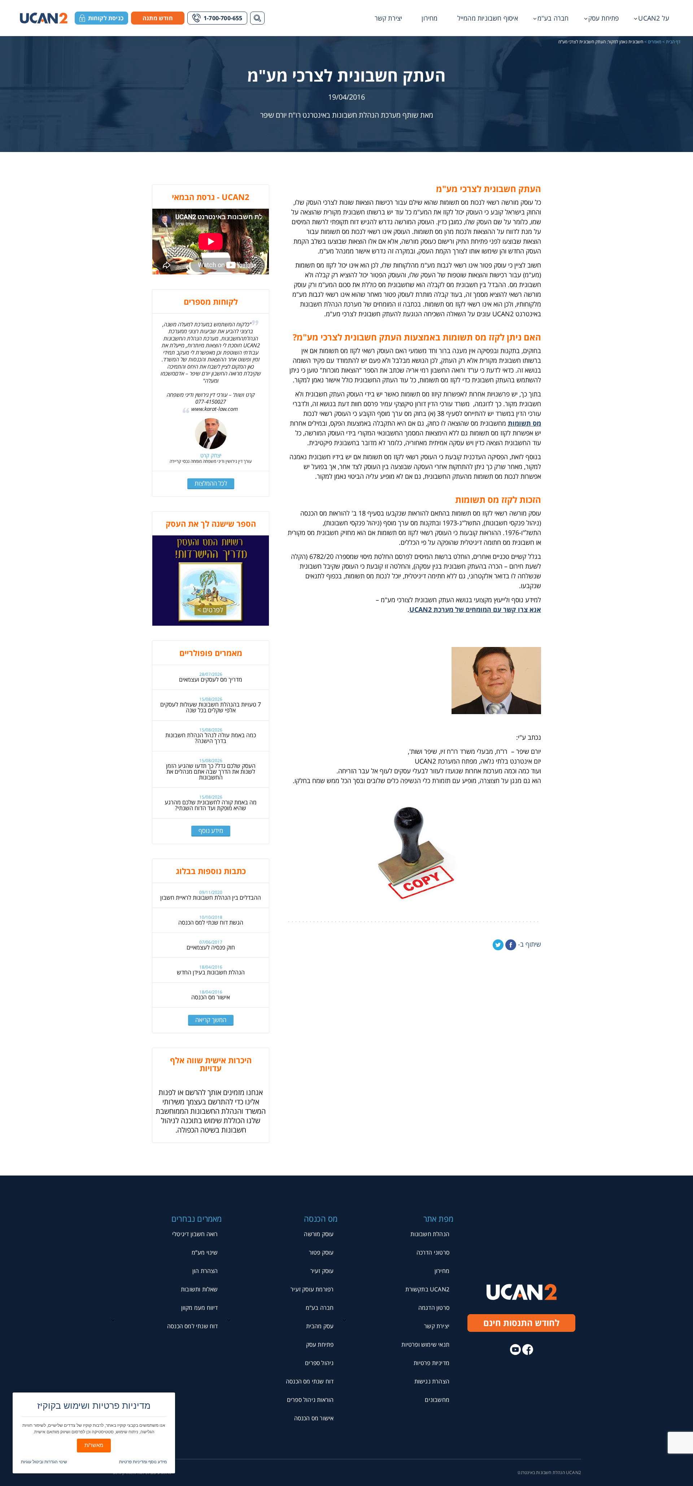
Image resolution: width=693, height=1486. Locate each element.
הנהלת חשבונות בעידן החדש (211, 972)
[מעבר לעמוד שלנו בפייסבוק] (527, 1349)
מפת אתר (438, 1218)
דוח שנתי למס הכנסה (192, 1326)
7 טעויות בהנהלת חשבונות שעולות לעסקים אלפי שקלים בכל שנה (210, 707)
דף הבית (673, 42)
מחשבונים (437, 1400)
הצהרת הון (205, 1271)
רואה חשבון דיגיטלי (195, 1234)
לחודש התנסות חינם (521, 1323)
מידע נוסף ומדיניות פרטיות (143, 1462)
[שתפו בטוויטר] (498, 944)
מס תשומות (524, 423)
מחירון (429, 18)
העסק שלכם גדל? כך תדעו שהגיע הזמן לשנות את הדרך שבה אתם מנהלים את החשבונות (211, 771)
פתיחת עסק (603, 18)
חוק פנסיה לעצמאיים (211, 947)
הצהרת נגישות (431, 1381)
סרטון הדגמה (433, 1308)
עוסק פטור (321, 1252)
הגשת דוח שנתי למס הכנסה (210, 922)
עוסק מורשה (319, 1234)
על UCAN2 (653, 18)
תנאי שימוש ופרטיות (425, 1344)
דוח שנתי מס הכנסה (310, 1381)
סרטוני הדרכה (433, 1252)
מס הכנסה (321, 1218)
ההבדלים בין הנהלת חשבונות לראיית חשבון (210, 897)
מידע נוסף (211, 830)
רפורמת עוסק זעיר (312, 1289)
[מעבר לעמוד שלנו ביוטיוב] (515, 1349)
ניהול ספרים (319, 1363)
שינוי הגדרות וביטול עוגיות (44, 1462)
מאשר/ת (93, 1445)
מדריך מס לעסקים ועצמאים (210, 679)
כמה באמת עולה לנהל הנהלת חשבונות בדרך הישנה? (210, 738)
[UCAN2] (43, 18)
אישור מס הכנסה (210, 997)
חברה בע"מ (553, 18)
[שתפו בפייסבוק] (510, 944)
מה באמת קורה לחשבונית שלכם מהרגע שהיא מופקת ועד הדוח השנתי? (211, 805)
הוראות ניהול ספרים (310, 1400)
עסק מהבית (320, 1326)
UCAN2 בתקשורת (427, 1289)
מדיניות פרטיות (431, 1363)
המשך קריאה (210, 1020)
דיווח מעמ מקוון (199, 1308)
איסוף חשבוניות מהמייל (487, 18)
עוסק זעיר (322, 1271)
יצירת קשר (388, 18)
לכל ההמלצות (211, 483)
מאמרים (654, 42)
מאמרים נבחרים (196, 1218)
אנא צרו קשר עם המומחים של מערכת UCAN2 (475, 609)
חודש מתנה (158, 18)
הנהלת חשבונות (429, 1234)
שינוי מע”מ (205, 1252)
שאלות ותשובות (199, 1289)
